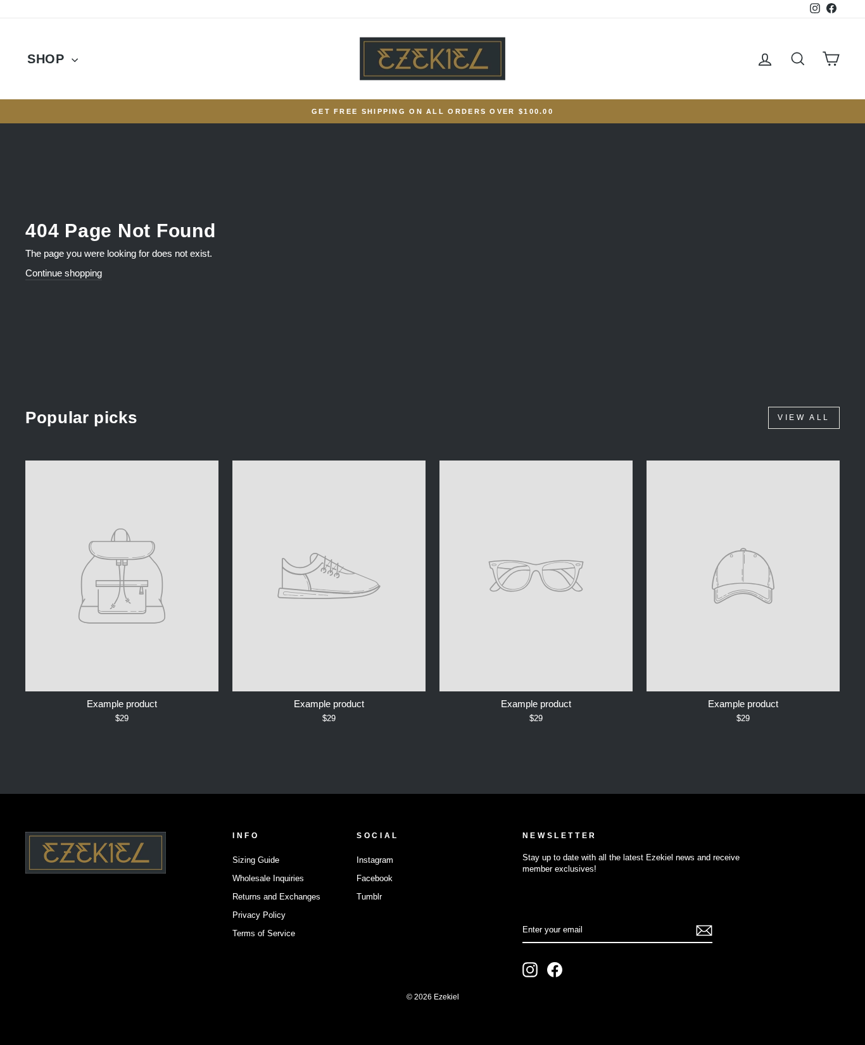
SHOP (47, 59)
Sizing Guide (255, 860)
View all (804, 417)
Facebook (375, 878)
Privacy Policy (259, 915)
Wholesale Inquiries (268, 878)
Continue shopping (63, 273)
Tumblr (369, 896)
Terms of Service (263, 933)
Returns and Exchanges (276, 896)
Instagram (375, 860)
